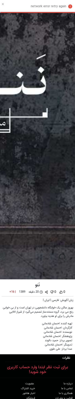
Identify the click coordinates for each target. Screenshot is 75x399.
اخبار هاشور (29, 393)
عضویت (29, 383)
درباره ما (68, 383)
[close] (3, 4)
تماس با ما (67, 388)
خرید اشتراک (28, 388)
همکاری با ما (66, 393)
